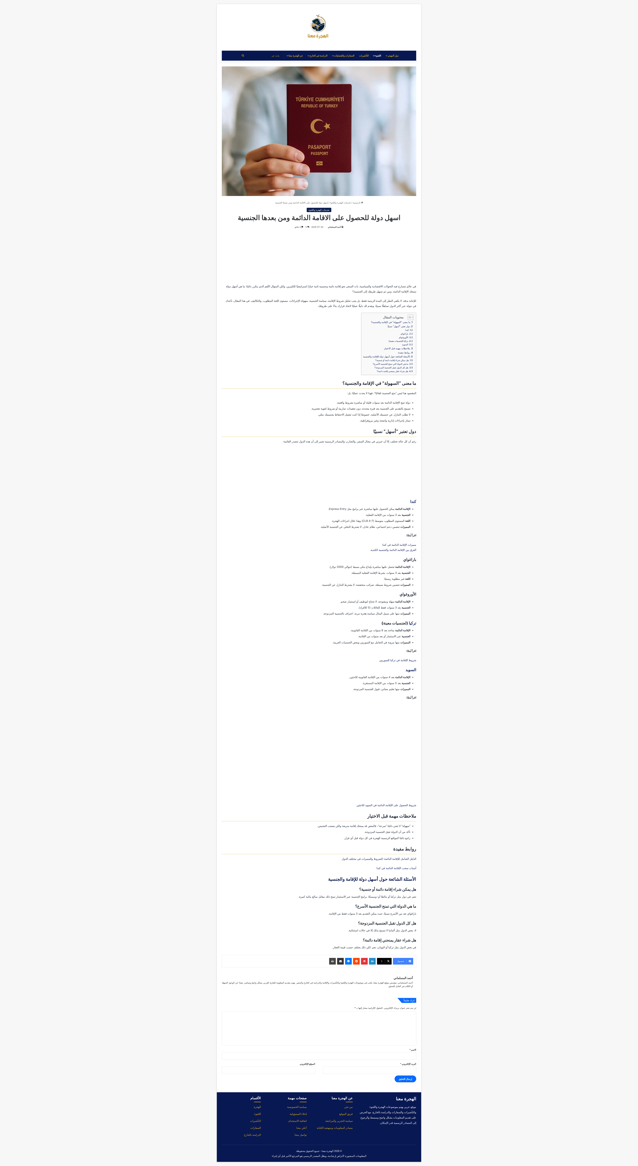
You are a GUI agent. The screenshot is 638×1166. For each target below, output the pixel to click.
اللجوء (378, 55)
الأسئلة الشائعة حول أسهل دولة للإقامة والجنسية (386, 356)
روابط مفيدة (404, 352)
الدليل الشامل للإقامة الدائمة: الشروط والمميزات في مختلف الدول (379, 858)
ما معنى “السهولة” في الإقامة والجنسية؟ (390, 322)
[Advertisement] (319, 255)
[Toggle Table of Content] (409, 317)
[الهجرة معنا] (319, 27)
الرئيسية (357, 202)
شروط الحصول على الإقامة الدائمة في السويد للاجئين (386, 805)
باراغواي (404, 333)
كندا (407, 330)
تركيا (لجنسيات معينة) (398, 341)
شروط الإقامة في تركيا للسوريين (397, 660)
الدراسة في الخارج (318, 55)
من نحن (348, 1107)
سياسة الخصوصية (297, 1107)
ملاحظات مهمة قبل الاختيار (397, 348)
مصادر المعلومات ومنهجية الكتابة (335, 1127)
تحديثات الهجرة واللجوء (340, 202)
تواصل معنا (301, 1134)
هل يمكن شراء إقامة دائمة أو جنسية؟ (392, 360)
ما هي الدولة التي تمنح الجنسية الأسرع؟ (390, 364)
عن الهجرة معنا (296, 55)
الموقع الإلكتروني (307, 1064)
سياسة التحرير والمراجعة (339, 1120)
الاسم (412, 1049)
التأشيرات (364, 55)
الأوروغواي (403, 337)
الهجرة (257, 1107)
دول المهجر (393, 55)
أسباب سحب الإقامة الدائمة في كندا (396, 868)
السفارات (255, 1127)
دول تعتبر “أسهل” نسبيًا (399, 326)
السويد (405, 344)
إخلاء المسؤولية (298, 1114)
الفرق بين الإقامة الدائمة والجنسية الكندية (393, 550)
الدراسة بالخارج (252, 1134)
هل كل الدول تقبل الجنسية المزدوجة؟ (391, 367)
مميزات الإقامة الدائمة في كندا (399, 544)
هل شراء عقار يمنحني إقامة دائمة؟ (392, 371)
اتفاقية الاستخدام (297, 1120)
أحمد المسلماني (334, 227)
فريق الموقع (346, 1114)
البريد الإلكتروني (408, 1064)
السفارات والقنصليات (344, 55)
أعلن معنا (301, 1127)
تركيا (412, 623)
